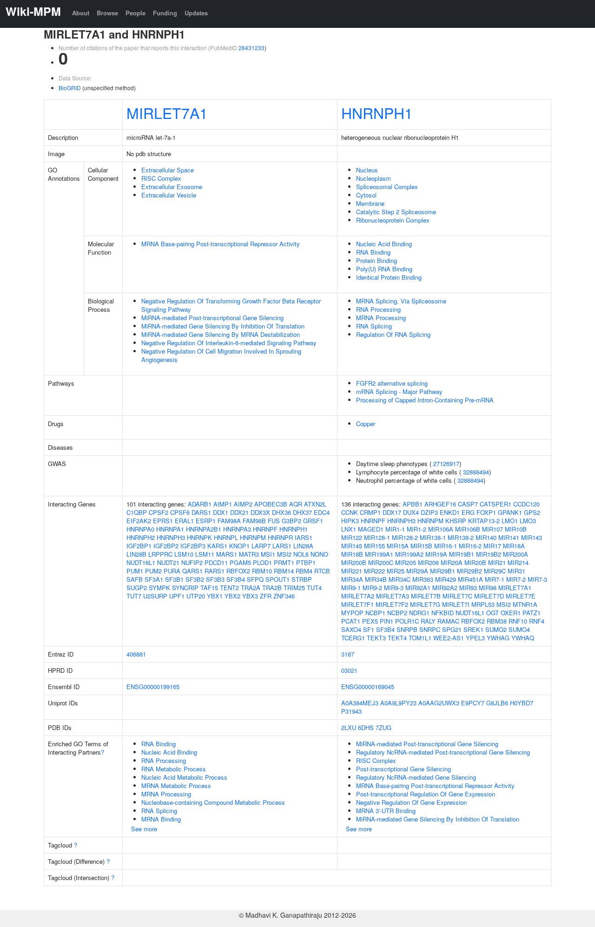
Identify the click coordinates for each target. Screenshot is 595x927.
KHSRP (455, 520)
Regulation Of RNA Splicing (393, 334)
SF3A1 (154, 579)
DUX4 (411, 512)
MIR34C (399, 579)
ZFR (265, 596)
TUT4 (314, 587)
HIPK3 (350, 520)
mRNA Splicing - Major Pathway (399, 391)
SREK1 (473, 629)
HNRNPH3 (171, 537)
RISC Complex (161, 178)
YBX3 (250, 596)
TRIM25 (294, 587)
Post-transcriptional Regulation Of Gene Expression (425, 793)
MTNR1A (525, 604)
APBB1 (413, 504)
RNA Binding (373, 252)
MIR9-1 (351, 587)
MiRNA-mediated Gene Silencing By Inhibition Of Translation (222, 326)
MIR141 (508, 537)
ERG (468, 512)
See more (144, 828)
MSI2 (284, 554)
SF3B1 (174, 579)
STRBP (301, 579)
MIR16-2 (470, 545)
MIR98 (487, 587)
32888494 (476, 471)
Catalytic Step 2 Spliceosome (396, 211)
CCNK (349, 512)
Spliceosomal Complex (387, 186)
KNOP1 (239, 545)
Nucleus (367, 169)
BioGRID (70, 88)
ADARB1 (200, 504)
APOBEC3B (270, 504)
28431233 (251, 48)
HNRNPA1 (170, 529)
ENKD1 (450, 512)
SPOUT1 (277, 579)
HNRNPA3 (237, 529)
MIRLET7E (521, 596)
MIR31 (516, 570)
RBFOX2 (238, 570)
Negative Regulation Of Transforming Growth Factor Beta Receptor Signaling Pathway (231, 305)
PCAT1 (350, 621)
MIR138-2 (461, 537)
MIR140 (486, 537)
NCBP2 (397, 612)
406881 (136, 654)
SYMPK (159, 587)
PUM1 (134, 570)
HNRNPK (199, 537)
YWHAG (498, 637)
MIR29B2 (469, 570)
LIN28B (136, 554)
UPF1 (177, 596)
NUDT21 (168, 562)
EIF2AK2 (138, 520)
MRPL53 (483, 604)
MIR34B (376, 579)
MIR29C (495, 570)
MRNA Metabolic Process (176, 785)
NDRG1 (419, 612)
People (135, 12)
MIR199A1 (379, 554)
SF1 (368, 629)
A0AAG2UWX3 (438, 702)
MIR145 (351, 545)
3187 (347, 654)
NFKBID (442, 612)
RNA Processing (378, 309)
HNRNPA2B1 (203, 529)
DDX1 (220, 512)
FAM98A (229, 520)
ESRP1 (206, 520)
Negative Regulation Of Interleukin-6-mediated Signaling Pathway (229, 342)
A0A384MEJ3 (359, 702)
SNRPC (429, 629)
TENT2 (229, 587)
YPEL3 (475, 637)
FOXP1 (486, 512)
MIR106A (440, 529)
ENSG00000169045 (367, 686)
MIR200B (353, 562)
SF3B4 (235, 579)
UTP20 (195, 596)
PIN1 (386, 621)
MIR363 (422, 579)
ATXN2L (315, 504)
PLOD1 (262, 562)
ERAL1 (184, 520)
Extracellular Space (167, 169)
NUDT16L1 (140, 562)
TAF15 (209, 587)
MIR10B (516, 529)
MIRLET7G (425, 604)
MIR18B (352, 554)
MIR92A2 (444, 587)
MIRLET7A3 (392, 596)
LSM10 (183, 554)
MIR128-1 (377, 537)
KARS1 (217, 545)
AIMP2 (243, 504)
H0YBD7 (521, 702)
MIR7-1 (494, 579)
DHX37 (302, 512)
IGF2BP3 (192, 545)
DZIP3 (429, 512)
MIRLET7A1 (167, 112)
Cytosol (366, 195)
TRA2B (272, 587)
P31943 (351, 711)
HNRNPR (280, 537)
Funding (165, 12)
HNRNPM (253, 537)
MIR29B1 (442, 570)
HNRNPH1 (377, 112)
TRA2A (250, 587)
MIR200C (380, 562)
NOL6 (301, 554)
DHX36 (281, 512)
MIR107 (492, 529)
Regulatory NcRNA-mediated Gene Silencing (416, 777)
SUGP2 (136, 587)
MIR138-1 (433, 537)
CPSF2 (158, 512)
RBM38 (497, 621)
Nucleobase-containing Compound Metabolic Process (213, 802)
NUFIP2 (192, 562)
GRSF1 (313, 520)
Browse (107, 12)
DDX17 (392, 512)
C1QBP (136, 512)
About (80, 12)
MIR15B (421, 545)
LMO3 (528, 520)
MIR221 (351, 570)
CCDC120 (526, 504)
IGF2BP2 (165, 545)
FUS (274, 520)
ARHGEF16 (440, 504)
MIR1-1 (395, 529)
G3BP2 (291, 520)
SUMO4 (519, 629)
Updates (196, 12)
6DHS (366, 727)
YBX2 (232, 596)
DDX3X (260, 512)
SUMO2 (496, 629)
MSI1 (268, 554)
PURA (172, 570)
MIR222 (374, 570)
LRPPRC (160, 554)
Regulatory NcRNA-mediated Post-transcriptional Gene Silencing (443, 752)
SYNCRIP (185, 587)
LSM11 (204, 554)
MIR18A (514, 545)
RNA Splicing (374, 326)
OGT (492, 612)
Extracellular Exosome (171, 186)
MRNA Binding (161, 819)
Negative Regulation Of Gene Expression (411, 802)
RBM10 (262, 570)
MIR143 (531, 537)
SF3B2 (194, 579)
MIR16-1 (445, 545)
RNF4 (536, 621)
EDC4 (322, 512)
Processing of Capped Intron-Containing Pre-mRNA (425, 399)
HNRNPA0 (140, 529)
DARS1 (201, 512)
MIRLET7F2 (392, 604)
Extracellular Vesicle (168, 195)
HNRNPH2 (140, 537)
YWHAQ (522, 637)
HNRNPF (265, 529)
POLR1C (407, 621)
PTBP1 (306, 562)
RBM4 (304, 570)
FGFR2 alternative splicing (392, 383)
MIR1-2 (416, 529)
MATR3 (249, 554)
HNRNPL (226, 537)
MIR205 (405, 562)
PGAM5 (240, 562)
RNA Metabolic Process (173, 768)
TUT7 (133, 596)
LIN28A (303, 545)
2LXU (348, 727)
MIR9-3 (393, 587)
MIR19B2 (488, 554)
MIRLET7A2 (357, 596)
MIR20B (475, 562)
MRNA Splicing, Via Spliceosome (401, 300)
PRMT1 (284, 562)
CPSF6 (180, 512)
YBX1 (215, 596)
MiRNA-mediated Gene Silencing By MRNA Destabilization (220, 334)
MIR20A (452, 562)
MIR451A (470, 579)
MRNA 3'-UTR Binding (386, 810)
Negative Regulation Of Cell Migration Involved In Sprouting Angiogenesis (221, 355)
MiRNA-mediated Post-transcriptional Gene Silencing (212, 317)
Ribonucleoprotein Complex (393, 220)
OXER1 (511, 612)
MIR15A (398, 545)
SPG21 (452, 629)
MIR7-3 (537, 579)
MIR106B (467, 529)
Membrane (370, 203)
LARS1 (281, 545)
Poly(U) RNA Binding (384, 268)
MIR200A (515, 554)
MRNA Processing (381, 317)
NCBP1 (375, 612)
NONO (319, 554)
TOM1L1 (420, 637)
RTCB (322, 570)
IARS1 (303, 537)
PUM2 (153, 570)
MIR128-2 (405, 537)
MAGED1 (370, 529)
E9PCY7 (472, 702)
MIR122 (351, 537)
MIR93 (468, 587)
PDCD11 (216, 562)
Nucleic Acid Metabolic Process (184, 777)
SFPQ (255, 579)
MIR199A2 (409, 554)
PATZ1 (531, 612)
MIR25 (395, 570)
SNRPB (407, 629)
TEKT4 (397, 637)
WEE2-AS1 (448, 637)
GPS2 (532, 512)
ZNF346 (284, 596)
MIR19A (436, 554)
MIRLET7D (489, 596)
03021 (349, 670)
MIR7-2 (516, 579)
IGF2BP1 (139, 545)
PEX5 (370, 621)
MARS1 (226, 554)
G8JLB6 (497, 702)
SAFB (134, 579)
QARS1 (192, 570)
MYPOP (352, 612)
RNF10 (518, 621)
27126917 (446, 463)
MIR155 (374, 545)
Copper (365, 423)
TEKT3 (376, 637)
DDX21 (239, 512)
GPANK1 (510, 512)
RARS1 (215, 570)
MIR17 (492, 545)
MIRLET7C (457, 596)
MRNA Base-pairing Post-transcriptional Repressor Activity (220, 243)
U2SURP (155, 596)
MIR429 (445, 579)
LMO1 (510, 520)
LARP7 (261, 545)
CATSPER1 (495, 504)
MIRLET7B (426, 596)
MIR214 (518, 562)
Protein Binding (376, 260)
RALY (428, 621)
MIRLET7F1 (357, 604)
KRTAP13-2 (484, 520)
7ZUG (383, 727)
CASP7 (468, 504)
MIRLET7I (455, 604)
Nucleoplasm (373, 178)
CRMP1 (370, 512)
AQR (295, 504)
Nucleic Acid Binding (384, 243)
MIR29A (417, 570)
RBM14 (284, 570)
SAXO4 (351, 629)
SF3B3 (215, 579)
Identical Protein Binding (389, 277)
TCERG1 (353, 637)
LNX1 (348, 529)
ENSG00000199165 (152, 686)
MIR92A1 (417, 587)
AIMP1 (222, 504)
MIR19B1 (461, 554)
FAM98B (254, 520)
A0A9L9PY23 (398, 702)
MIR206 (428, 562)
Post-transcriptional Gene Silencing (403, 768)
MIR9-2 (372, 587)
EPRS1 (163, 520)
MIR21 (497, 562)
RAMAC (448, 621)
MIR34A (352, 579)
